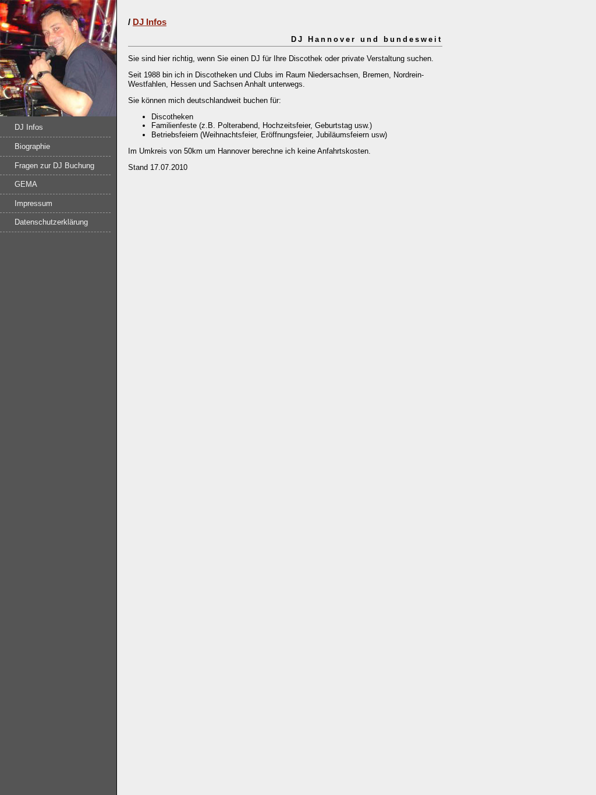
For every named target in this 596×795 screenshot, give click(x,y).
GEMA (26, 184)
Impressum (33, 203)
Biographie (32, 146)
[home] (58, 113)
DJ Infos (29, 127)
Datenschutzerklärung (51, 222)
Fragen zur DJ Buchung (54, 165)
